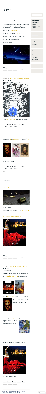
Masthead (27, 4)
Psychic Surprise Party (17, 139)
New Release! (34, 24)
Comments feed (35, 57)
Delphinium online (14, 30)
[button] (7, 150)
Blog (19, 4)
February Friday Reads (7, 80)
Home (22, 4)
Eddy (10, 139)
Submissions (40, 4)
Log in (33, 54)
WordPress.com (35, 59)
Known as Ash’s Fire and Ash (23, 275)
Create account (35, 52)
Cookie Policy (18, 392)
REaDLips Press (11, 13)
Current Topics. (18, 33)
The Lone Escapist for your (11, 119)
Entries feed (34, 56)
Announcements (20, 78)
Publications (33, 4)
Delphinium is (14, 318)
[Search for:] (44, 1)
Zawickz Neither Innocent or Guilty (12, 276)
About (15, 4)
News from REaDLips (35, 22)
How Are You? (5, 15)
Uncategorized (18, 13)
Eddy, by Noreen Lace (10, 296)
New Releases (6, 268)
